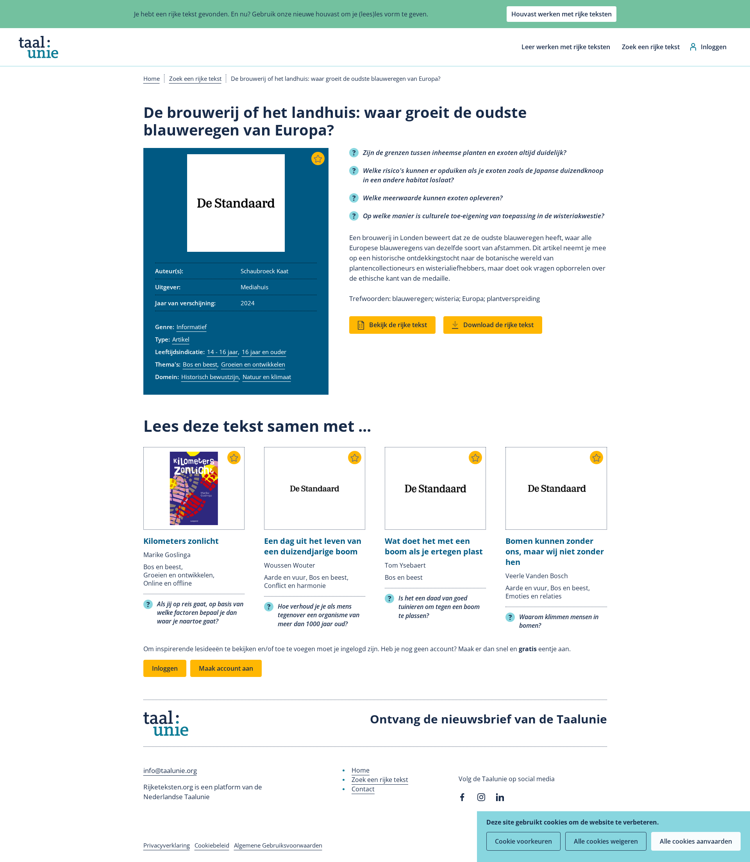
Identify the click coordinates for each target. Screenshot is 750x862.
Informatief (192, 327)
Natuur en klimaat (267, 377)
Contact (363, 789)
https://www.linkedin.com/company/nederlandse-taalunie (500, 797)
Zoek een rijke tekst (651, 47)
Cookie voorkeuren (523, 841)
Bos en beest (200, 364)
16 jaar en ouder (264, 352)
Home (151, 78)
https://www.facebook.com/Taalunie (462, 797)
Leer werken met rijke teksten (565, 47)
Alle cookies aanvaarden (696, 841)
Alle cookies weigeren (606, 841)
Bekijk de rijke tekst (398, 325)
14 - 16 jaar (222, 352)
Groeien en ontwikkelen (253, 364)
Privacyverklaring (166, 845)
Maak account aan (226, 668)
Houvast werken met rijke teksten (561, 14)
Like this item (318, 158)
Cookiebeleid (212, 845)
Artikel (180, 339)
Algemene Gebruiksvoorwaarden (278, 845)
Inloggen (714, 47)
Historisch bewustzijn (210, 377)
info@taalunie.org (170, 770)
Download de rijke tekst (498, 325)
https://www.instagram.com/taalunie (481, 797)
